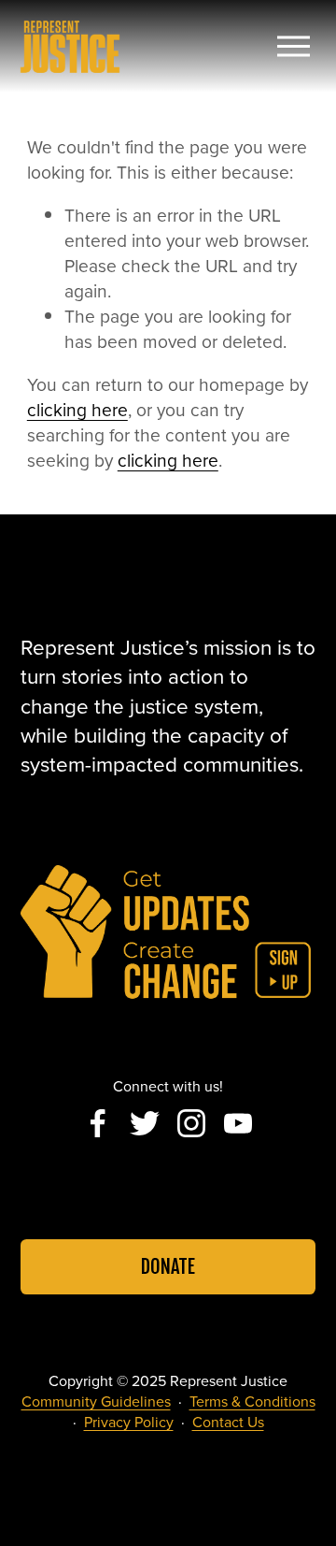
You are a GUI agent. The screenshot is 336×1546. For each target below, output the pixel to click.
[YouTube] (238, 1123)
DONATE (168, 1267)
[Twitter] (145, 1123)
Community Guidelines (96, 1401)
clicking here (77, 409)
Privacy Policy (129, 1421)
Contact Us (228, 1421)
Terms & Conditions (252, 1401)
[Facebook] (98, 1123)
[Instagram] (191, 1123)
